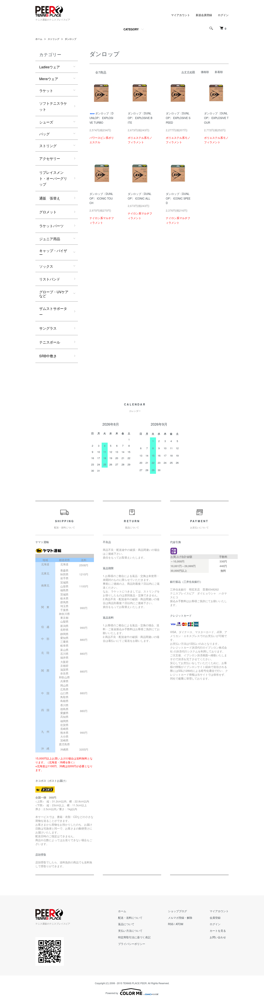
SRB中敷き (48, 355)
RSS (170, 924)
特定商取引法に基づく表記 (134, 937)
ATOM (179, 924)
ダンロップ (70, 38)
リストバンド (49, 278)
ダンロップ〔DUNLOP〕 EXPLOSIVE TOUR (216, 117)
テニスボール (49, 342)
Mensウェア (48, 78)
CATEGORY (131, 29)
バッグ (44, 133)
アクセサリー (49, 158)
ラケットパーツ (51, 225)
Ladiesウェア (49, 66)
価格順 (205, 72)
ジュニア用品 (49, 238)
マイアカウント (180, 15)
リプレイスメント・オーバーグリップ (53, 178)
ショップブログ (177, 911)
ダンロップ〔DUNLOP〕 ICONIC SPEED (178, 198)
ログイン (223, 15)
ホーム (38, 38)
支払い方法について (130, 930)
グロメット (48, 211)
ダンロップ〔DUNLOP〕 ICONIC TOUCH (101, 198)
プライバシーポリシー (131, 944)
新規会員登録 (204, 15)
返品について (126, 924)
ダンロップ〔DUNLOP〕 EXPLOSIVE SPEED (178, 117)
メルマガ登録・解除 (180, 918)
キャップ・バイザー (53, 252)
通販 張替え (49, 198)
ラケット (46, 90)
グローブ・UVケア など (55, 293)
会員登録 (215, 918)
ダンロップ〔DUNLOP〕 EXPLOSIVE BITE (140, 117)
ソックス (46, 266)
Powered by (112, 993)
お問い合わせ (218, 937)
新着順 (219, 72)
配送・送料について (130, 918)
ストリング (53, 38)
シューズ (46, 121)
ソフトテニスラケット (53, 106)
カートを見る (218, 930)
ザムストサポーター (53, 311)
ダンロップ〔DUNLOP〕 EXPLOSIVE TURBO (101, 117)
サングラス (48, 328)
